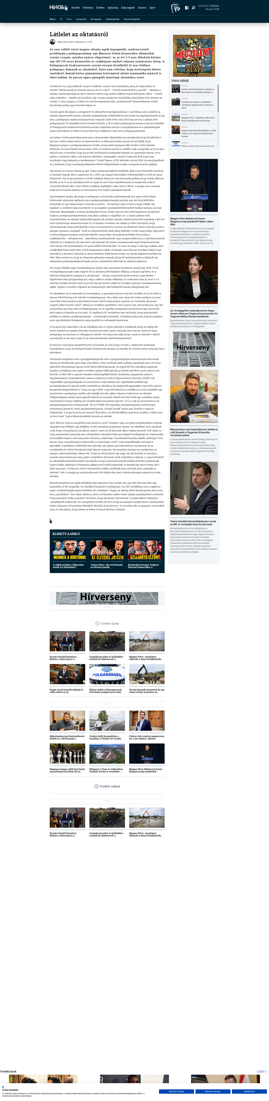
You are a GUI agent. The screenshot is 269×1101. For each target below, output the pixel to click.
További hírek (109, 623)
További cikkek (109, 786)
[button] (193, 7)
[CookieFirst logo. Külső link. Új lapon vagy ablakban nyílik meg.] (3, 1087)
